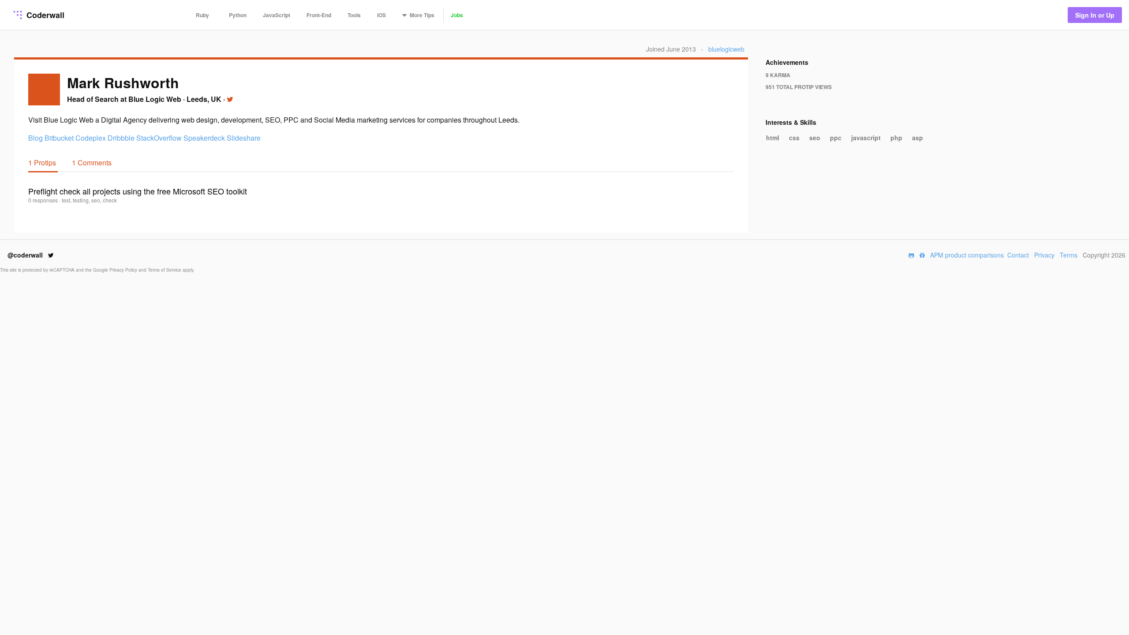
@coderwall (26, 254)
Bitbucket (59, 138)
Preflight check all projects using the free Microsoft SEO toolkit (137, 191)
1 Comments (92, 162)
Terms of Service (165, 270)
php (896, 137)
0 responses (43, 200)
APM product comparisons (967, 254)
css (794, 137)
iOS (381, 15)
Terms (1068, 254)
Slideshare (244, 138)
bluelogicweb (726, 49)
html (772, 137)
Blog (35, 138)
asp (917, 137)
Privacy (1044, 254)
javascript (866, 137)
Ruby (202, 15)
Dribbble (121, 138)
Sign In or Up (1094, 15)
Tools (354, 15)
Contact (1018, 254)
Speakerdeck (204, 138)
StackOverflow (159, 138)
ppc (835, 137)
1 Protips (43, 162)
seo (814, 137)
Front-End (319, 15)
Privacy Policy (123, 270)
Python (238, 15)
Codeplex (90, 138)
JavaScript (276, 15)
